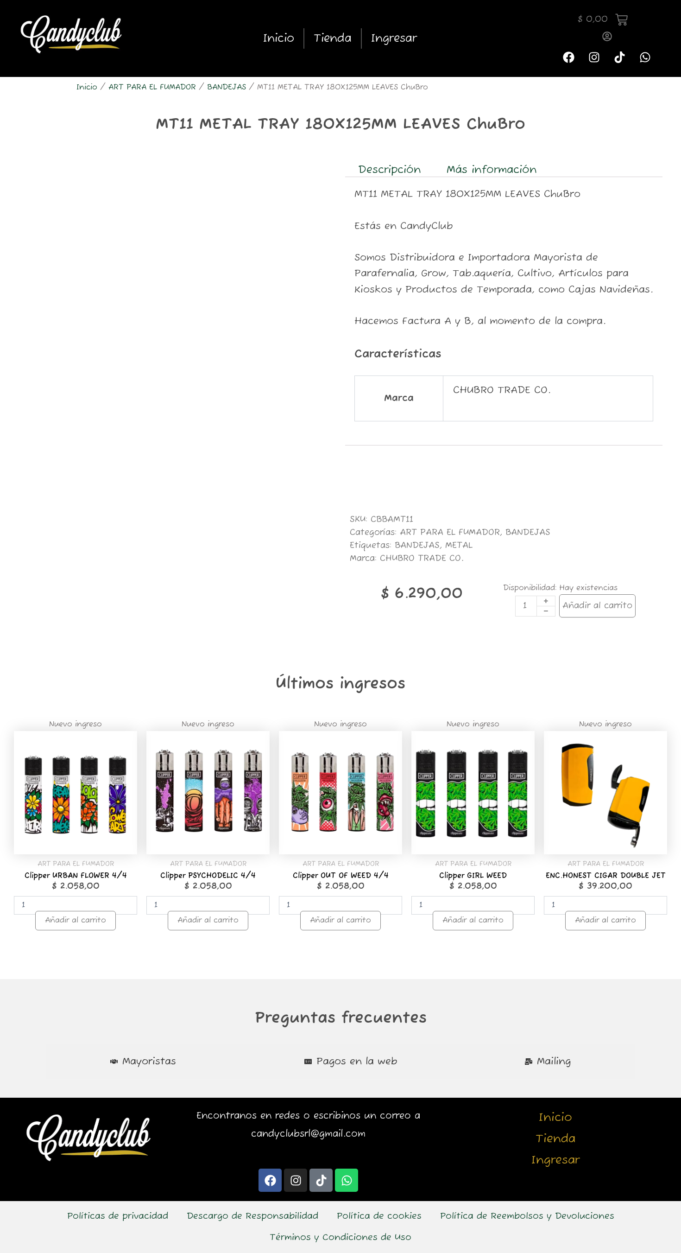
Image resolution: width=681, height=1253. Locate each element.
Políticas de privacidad (117, 1216)
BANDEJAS (226, 87)
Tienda (333, 38)
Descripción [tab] (389, 170)
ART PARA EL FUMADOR (152, 87)
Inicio (278, 38)
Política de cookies (379, 1216)
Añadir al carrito (597, 606)
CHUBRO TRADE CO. (421, 558)
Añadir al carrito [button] (75, 920)
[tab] (143, 1062)
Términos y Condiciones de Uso (340, 1237)
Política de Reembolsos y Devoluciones (527, 1216)
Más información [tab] (492, 170)
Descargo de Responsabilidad (252, 1216)
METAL (459, 546)
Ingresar (394, 38)
